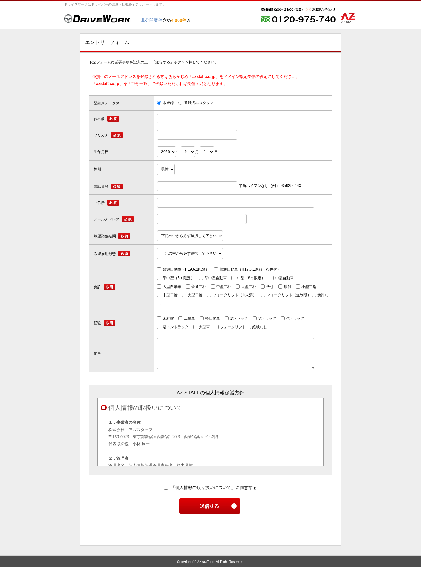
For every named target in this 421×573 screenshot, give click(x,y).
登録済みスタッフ (199, 103)
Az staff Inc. (206, 561)
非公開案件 (151, 20)
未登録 (168, 103)
